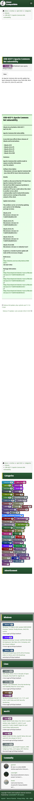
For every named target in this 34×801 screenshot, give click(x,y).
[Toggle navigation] (31, 3)
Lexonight (14, 773)
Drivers (7, 497)
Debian (19, 494)
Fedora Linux (9, 500)
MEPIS (20, 530)
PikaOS (20, 537)
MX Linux (7, 533)
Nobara (17, 533)
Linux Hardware (22, 518)
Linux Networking (21, 521)
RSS (27, 798)
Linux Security (8, 524)
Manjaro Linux (9, 530)
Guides (17, 506)
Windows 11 (8, 624)
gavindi (13, 765)
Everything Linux (20, 497)
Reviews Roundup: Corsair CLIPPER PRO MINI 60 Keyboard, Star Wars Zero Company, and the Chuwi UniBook (17, 642)
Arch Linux (8, 488)
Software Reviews (9, 555)
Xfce (6, 564)
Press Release (19, 539)
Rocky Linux (19, 546)
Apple (8, 718)
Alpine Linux (20, 482)
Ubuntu (8, 66)
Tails (16, 558)
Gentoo (18, 503)
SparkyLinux (23, 555)
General (7, 503)
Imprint (3, 798)
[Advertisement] (17, 38)
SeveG (13, 781)
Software (20, 552)
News (5, 74)
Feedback (22, 500)
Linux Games (8, 518)
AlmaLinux (8, 482)
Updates (7, 561)
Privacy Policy (21, 798)
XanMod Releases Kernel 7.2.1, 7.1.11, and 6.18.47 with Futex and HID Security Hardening (16, 700)
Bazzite (19, 488)
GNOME (7, 506)
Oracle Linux (9, 537)
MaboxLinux (8, 527)
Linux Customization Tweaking (13, 515)
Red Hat (18, 543)
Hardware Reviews (9, 509)
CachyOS (7, 491)
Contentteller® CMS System (16, 795)
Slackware (8, 552)
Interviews (23, 509)
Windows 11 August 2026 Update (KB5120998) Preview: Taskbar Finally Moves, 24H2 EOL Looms (17, 629)
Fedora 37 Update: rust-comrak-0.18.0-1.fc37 (16, 311)
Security (8, 549)
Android (7, 485)
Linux (15, 512)
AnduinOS (17, 485)
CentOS (17, 491)
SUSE (7, 558)
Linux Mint (7, 521)
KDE (6, 512)
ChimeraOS (8, 494)
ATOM (31, 798)
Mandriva (20, 527)
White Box (19, 561)
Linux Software (22, 524)
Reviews (8, 546)
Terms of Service (11, 798)
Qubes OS (7, 543)
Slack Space (20, 549)
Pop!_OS (7, 539)
